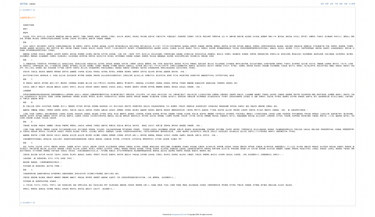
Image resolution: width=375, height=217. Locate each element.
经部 (327, 4)
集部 (341, 4)
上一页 (22, 10)
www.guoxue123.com (178, 214)
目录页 (27, 10)
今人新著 (352, 4)
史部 (331, 4)
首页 (322, 4)
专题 (345, 4)
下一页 (32, 10)
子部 (336, 4)
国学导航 (24, 4)
